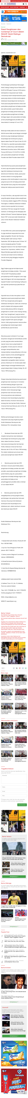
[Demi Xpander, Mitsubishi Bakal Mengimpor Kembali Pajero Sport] (6, 1017)
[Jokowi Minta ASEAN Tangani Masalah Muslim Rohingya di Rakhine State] (6, 864)
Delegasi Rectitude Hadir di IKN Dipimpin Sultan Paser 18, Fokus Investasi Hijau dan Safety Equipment (14, 858)
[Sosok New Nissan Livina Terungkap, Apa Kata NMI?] (6, 1024)
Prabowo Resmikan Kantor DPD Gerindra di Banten (17, 870)
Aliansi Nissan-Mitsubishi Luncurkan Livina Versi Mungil (18, 1030)
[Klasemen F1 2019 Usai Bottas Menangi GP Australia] (7, 913)
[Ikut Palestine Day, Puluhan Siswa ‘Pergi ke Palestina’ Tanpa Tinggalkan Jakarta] (7, 678)
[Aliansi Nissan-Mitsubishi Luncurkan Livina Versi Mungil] (6, 1030)
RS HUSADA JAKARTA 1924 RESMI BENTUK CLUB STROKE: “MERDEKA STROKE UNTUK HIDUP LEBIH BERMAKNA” (13, 633)
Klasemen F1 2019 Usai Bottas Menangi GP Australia (6, 920)
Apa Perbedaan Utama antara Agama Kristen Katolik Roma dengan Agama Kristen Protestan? (15, 946)
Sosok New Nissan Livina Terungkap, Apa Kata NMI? (17, 1023)
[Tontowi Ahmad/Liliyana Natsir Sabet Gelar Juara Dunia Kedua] (21, 912)
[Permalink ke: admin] (2, 39)
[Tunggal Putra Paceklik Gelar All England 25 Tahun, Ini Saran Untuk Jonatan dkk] (14, 897)
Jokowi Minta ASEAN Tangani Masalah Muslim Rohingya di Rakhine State (18, 864)
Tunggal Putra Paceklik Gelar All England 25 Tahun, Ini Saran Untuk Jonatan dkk (13, 906)
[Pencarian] (26, 4)
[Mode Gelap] (23, 4)
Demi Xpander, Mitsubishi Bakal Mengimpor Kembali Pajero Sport (17, 1016)
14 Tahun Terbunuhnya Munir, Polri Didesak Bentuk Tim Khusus (13, 992)
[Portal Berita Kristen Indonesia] (10, 4)
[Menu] (2, 4)
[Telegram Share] (23, 668)
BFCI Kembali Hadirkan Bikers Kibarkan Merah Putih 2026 (14, 619)
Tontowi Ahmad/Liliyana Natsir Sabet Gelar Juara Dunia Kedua (20, 919)
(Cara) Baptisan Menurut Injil (11, 962)
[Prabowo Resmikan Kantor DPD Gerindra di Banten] (6, 871)
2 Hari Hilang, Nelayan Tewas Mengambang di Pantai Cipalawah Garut (12, 997)
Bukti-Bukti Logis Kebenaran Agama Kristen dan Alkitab (15, 957)
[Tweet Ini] (17, 668)
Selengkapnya (13, 876)
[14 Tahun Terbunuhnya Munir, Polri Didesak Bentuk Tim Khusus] (14, 981)
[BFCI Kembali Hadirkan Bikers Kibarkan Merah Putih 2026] (21, 678)
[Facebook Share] (14, 668)
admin (5, 39)
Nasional (3, 27)
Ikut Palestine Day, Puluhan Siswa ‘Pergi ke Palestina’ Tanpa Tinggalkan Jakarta (11, 615)
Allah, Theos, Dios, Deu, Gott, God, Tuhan (14, 941)
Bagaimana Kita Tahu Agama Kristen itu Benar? (14, 952)
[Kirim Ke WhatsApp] (26, 668)
